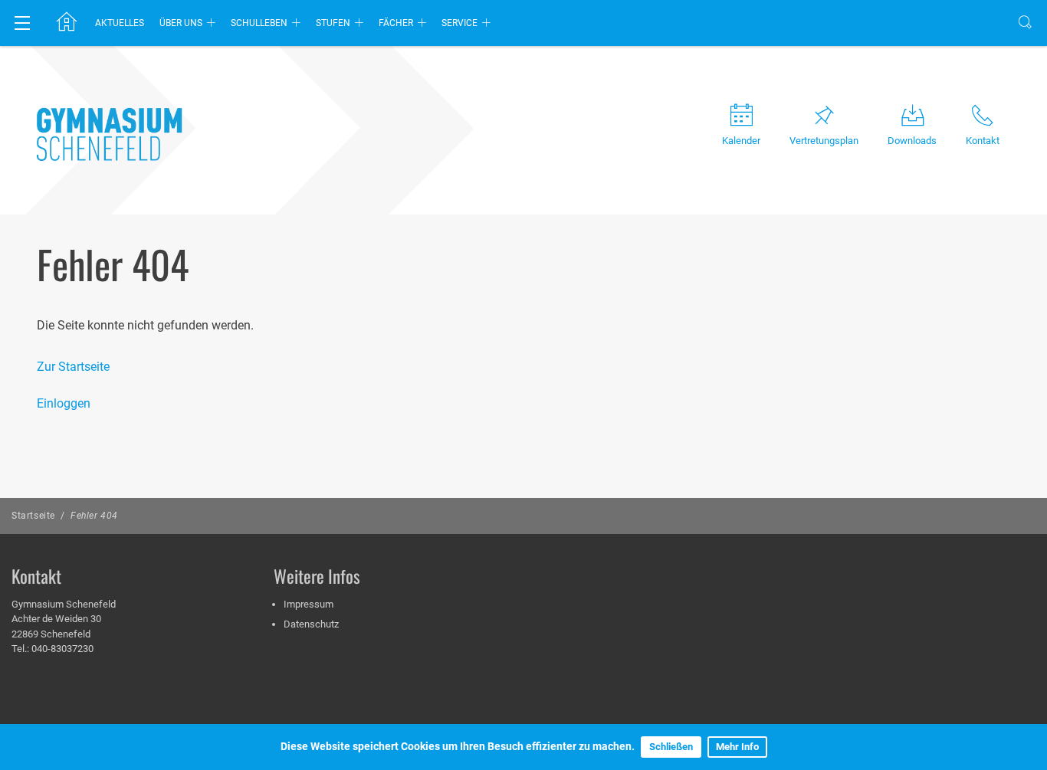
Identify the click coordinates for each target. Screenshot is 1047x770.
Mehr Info (737, 746)
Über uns (180, 23)
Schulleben (259, 23)
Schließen (671, 746)
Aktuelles (119, 23)
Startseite (33, 515)
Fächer (396, 23)
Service (459, 23)
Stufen (333, 23)
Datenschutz (311, 624)
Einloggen (63, 403)
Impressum (308, 604)
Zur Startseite (73, 366)
